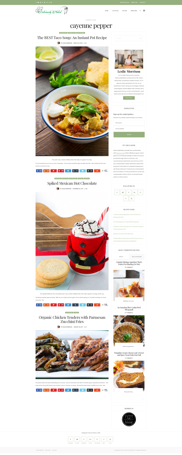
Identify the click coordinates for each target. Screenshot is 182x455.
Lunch (76, 312)
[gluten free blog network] (129, 419)
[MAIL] (103, 439)
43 (85, 43)
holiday (80, 178)
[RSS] (110, 439)
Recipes (124, 10)
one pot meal (80, 33)
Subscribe (134, 10)
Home (106, 10)
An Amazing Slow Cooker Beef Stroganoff (126, 222)
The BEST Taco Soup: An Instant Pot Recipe (72, 37)
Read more (129, 98)
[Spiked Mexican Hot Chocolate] (72, 241)
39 (86, 189)
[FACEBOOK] (70, 439)
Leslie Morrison (67, 43)
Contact (143, 2)
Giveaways (115, 10)
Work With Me (124, 2)
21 (86, 327)
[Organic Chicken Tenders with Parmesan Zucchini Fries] (72, 354)
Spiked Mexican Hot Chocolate (72, 183)
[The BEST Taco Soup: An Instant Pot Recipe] (72, 101)
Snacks (87, 178)
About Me (134, 2)
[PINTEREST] (83, 439)
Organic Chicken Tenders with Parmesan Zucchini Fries (72, 319)
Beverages (58, 178)
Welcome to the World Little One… (123, 234)
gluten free (63, 33)
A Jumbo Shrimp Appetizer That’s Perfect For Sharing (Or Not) (129, 263)
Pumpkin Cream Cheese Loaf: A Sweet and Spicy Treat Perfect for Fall (129, 354)
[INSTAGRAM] (97, 439)
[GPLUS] (90, 439)
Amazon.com (120, 153)
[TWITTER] (77, 439)
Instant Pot (71, 33)
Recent (121, 256)
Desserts (65, 178)
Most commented (136, 256)
